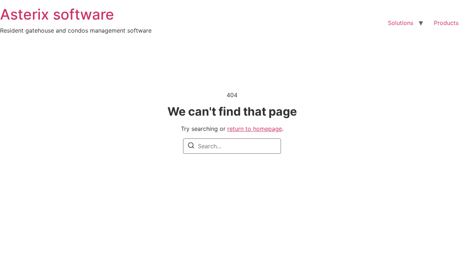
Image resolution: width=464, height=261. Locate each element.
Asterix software (57, 14)
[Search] (191, 146)
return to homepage (254, 128)
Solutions (400, 22)
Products (446, 22)
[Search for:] (232, 146)
